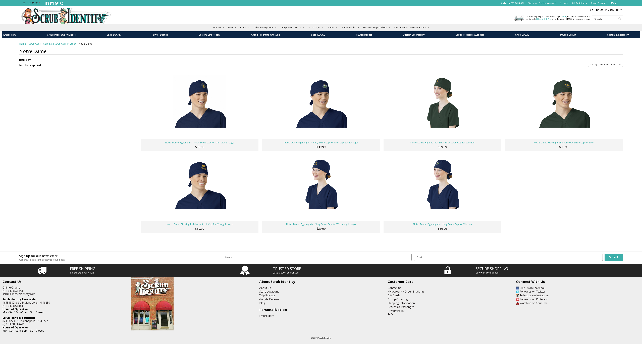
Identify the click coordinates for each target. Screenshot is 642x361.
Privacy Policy (396, 311)
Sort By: (594, 64)
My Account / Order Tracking (406, 291)
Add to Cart (199, 128)
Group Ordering (398, 299)
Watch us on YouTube (533, 303)
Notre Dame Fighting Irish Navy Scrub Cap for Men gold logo (200, 224)
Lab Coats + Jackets (263, 27)
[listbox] (611, 64)
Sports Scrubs (349, 27)
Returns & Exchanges (401, 307)
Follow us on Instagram (534, 295)
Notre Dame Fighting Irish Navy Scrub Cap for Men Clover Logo (199, 142)
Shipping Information (401, 303)
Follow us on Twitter (532, 291)
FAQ (390, 314)
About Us (265, 288)
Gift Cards (394, 295)
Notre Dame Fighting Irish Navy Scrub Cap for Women (442, 224)
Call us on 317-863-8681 (512, 3)
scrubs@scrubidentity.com (19, 294)
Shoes (331, 27)
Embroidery (266, 316)
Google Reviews (269, 299)
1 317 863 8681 (15, 306)
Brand (243, 27)
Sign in (531, 3)
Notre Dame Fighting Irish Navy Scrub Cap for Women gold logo (321, 224)
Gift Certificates (579, 3)
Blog (262, 303)
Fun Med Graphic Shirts (375, 27)
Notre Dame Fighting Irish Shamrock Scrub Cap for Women (442, 142)
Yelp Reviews (267, 295)
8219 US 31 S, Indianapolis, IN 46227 (25, 321)
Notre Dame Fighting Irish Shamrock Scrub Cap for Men (563, 142)
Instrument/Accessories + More (410, 27)
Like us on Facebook (532, 288)
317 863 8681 (613, 10)
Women (217, 27)
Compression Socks (291, 27)
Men (230, 27)
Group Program (598, 3)
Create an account (547, 3)
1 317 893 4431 (15, 291)
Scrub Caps (314, 27)
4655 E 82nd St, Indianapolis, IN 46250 (26, 302)
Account (564, 3)
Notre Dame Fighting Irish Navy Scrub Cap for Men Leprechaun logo (321, 142)
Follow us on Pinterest (533, 299)
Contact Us (394, 288)
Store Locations (269, 291)
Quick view (199, 101)
